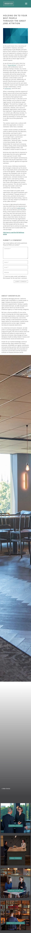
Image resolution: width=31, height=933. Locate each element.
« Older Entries (6, 788)
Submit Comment (21, 281)
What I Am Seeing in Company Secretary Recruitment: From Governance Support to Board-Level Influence (16, 715)
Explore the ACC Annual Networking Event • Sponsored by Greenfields (15, 779)
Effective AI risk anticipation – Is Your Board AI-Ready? (15, 746)
